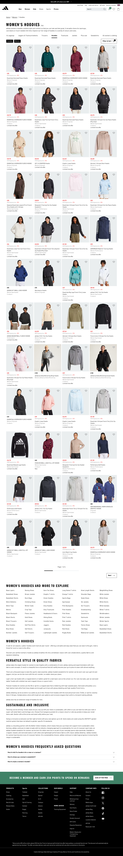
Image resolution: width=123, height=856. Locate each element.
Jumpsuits (47, 629)
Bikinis (8, 610)
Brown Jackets (30, 594)
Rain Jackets (66, 621)
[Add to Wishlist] (30, 48)
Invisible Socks (49, 621)
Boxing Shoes (29, 590)
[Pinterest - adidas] (109, 808)
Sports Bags (66, 598)
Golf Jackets (29, 621)
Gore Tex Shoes (49, 590)
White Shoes (104, 598)
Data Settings (48, 852)
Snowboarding (86, 610)
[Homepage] (5, 8)
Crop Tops (28, 610)
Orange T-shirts (67, 594)
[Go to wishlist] (113, 9)
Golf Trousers (29, 633)
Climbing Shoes (30, 602)
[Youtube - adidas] (109, 819)
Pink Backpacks (67, 606)
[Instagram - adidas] (109, 798)
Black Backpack (11, 613)
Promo (56, 9)
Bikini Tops (10, 606)
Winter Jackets (105, 617)
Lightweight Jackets (50, 633)
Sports (48, 9)
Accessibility (85, 852)
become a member (111, 5)
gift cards (102, 5)
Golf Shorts (28, 629)
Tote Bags (84, 629)
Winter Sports (104, 621)
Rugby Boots (66, 633)
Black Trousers (11, 621)
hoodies (56, 693)
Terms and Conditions (74, 852)
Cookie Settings (38, 852)
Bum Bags (28, 598)
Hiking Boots (48, 617)
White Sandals (104, 606)
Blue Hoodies (10, 625)
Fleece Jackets (30, 613)
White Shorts (104, 602)
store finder (80, 5)
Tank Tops (84, 621)
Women (27, 9)
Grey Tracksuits (49, 610)
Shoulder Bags (86, 594)
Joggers (46, 625)
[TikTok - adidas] (109, 813)
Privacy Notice (62, 852)
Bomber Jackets (11, 633)
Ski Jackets (85, 602)
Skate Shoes (85, 598)
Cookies (55, 852)
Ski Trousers (85, 606)
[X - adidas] (109, 803)
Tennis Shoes (85, 625)
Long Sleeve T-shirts (69, 590)
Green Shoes (48, 602)
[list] (61, 36)
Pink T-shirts (66, 617)
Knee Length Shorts (87, 590)
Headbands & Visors (50, 613)
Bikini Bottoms (11, 602)
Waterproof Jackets (87, 633)
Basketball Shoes (12, 594)
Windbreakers (104, 613)
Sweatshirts (85, 613)
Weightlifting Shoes (106, 590)
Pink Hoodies (66, 610)
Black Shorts (10, 617)
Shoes (41, 9)
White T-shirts (104, 610)
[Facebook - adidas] (109, 793)
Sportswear (66, 602)
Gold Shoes (28, 617)
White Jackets (104, 594)
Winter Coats (29, 606)
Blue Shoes (10, 629)
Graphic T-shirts (49, 594)
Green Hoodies (48, 598)
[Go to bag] (118, 9)
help (86, 5)
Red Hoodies (66, 625)
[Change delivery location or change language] (119, 5)
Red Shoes (65, 629)
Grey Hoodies (48, 606)
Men (20, 9)
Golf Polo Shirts (30, 625)
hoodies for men (37, 700)
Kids (34, 9)
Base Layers (10, 590)
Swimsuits (84, 617)
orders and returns (93, 5)
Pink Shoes (66, 613)
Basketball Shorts (12, 598)
